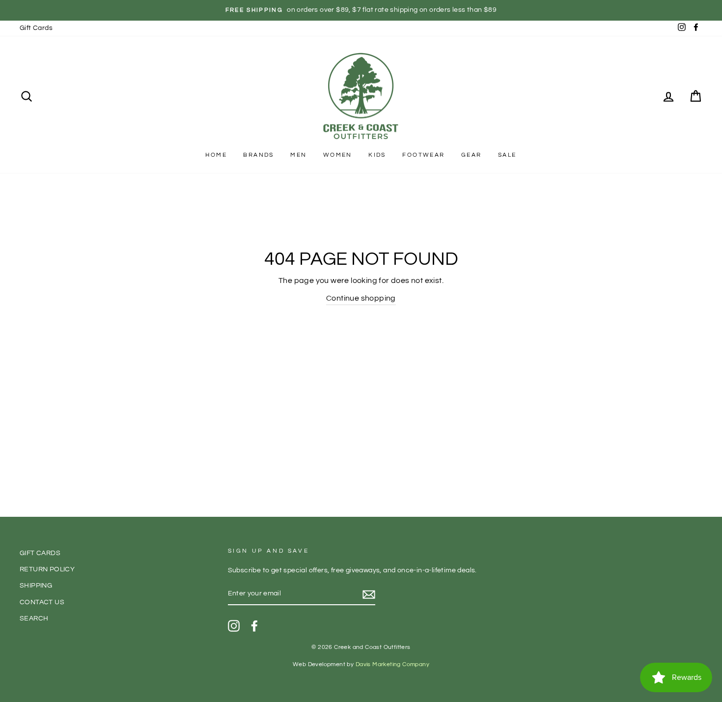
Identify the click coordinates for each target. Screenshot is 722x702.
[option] (361, 10)
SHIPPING (36, 585)
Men (298, 155)
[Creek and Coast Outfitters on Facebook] (254, 626)
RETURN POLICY (47, 569)
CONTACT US (42, 602)
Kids (377, 155)
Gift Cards (36, 28)
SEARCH (34, 618)
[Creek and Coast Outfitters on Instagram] (234, 626)
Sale (507, 155)
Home (216, 155)
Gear (471, 155)
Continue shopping (361, 298)
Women (337, 155)
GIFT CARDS (40, 553)
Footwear (423, 155)
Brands (258, 155)
